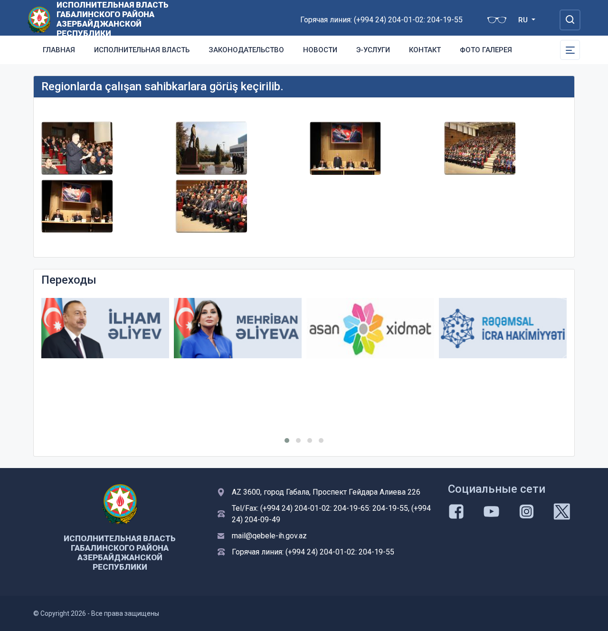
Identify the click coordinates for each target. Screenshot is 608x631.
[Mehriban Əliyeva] (238, 328)
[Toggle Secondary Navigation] (570, 49)
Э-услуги (373, 50)
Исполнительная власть (142, 50)
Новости (320, 50)
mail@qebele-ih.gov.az (269, 535)
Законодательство (246, 50)
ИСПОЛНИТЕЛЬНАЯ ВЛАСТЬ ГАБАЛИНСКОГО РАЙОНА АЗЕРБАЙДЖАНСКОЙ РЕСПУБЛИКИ (113, 19)
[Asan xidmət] (370, 328)
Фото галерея (486, 50)
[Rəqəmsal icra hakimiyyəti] (503, 328)
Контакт (425, 50)
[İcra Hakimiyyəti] (39, 19)
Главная (59, 50)
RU (524, 20)
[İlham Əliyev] (105, 328)
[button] (287, 440)
